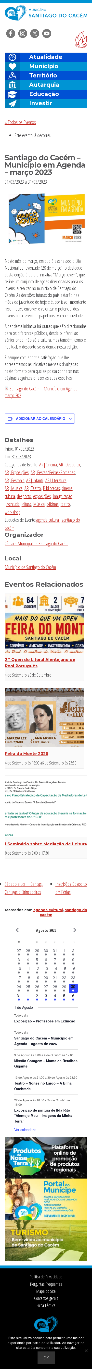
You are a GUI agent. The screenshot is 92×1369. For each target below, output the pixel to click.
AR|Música (14, 488)
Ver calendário (25, 1129)
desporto (24, 496)
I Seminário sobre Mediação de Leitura (46, 844)
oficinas (53, 504)
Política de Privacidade (46, 1277)
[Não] (85, 1350)
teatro (65, 504)
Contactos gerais (46, 1298)
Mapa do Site (46, 1291)
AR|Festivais (14, 480)
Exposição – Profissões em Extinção (44, 1021)
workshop (12, 512)
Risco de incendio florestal (81, 39)
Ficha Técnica (46, 1305)
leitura (26, 504)
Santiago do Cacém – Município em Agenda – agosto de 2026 (43, 1041)
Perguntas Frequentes (46, 1284)
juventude (12, 504)
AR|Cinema (48, 464)
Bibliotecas (51, 488)
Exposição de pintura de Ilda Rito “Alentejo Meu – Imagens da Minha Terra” (43, 1116)
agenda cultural (48, 520)
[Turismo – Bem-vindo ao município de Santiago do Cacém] (46, 1259)
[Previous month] (17, 930)
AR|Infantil (34, 480)
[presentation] (44, 623)
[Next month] (75, 930)
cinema (67, 488)
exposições (42, 496)
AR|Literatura (55, 480)
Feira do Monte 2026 (26, 753)
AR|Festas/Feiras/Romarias (53, 472)
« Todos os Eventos (20, 122)
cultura (10, 496)
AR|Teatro (33, 488)
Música (39, 504)
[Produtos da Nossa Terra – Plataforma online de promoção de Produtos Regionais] (46, 1177)
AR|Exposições (17, 472)
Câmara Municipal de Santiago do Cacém (46, 16)
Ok (46, 1357)
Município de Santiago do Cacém (30, 567)
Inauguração (62, 496)
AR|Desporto (69, 464)
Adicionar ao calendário (40, 418)
